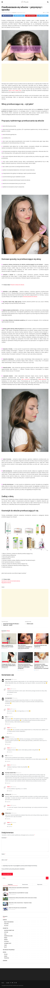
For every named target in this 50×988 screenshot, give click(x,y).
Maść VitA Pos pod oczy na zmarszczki (17, 907)
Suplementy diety (7, 943)
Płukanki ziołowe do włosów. (17, 284)
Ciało (5, 934)
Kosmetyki (5, 928)
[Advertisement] (25, 73)
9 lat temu (15, 679)
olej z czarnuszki (25, 379)
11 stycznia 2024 (38, 648)
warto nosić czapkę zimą (15, 90)
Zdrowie (5, 960)
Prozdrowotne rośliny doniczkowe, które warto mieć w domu (23, 897)
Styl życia (6, 925)
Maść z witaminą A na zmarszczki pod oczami (7, 646)
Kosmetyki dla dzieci (8, 935)
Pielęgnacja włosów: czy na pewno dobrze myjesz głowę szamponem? (8, 666)
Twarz (5, 945)
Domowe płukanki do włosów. (30, 296)
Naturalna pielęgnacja (8, 949)
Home (3, 982)
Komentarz (4, 837)
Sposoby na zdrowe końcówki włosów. (11, 581)
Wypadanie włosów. (6, 582)
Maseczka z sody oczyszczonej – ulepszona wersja (20, 902)
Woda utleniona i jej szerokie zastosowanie (19, 887)
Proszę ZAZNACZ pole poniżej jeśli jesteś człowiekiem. (13, 869)
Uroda (4, 952)
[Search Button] (47, 878)
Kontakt (7, 982)
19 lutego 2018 (4, 12)
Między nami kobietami (8, 921)
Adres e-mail (5, 859)
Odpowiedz (8, 685)
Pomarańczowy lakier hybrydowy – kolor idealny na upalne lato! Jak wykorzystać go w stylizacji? (41, 666)
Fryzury (5, 954)
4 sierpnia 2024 (5, 648)
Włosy (5, 947)
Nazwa (3, 854)
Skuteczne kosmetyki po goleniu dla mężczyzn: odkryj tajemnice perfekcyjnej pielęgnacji (25, 666)
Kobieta (5, 919)
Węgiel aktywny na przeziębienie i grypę (18, 892)
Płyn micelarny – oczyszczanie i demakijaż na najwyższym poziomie (25, 647)
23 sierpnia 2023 (5, 668)
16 (47, 12)
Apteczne (6, 932)
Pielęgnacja (14, 12)
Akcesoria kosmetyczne (9, 930)
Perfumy (6, 939)
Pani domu (6, 923)
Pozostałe (6, 941)
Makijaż (36, 661)
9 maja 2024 (20, 649)
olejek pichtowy (42, 379)
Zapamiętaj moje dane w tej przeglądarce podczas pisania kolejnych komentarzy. (20, 865)
